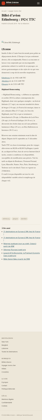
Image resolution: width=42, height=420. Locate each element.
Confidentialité (7, 402)
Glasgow (5, 84)
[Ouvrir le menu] (38, 3)
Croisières (5, 372)
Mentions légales (8, 399)
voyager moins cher (14, 11)
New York (5, 342)
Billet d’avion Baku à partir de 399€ (16, 259)
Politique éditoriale (8, 389)
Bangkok (5, 345)
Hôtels (4, 369)
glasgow (15, 219)
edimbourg (6, 219)
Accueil (4, 11)
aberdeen (24, 219)
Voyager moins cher (9, 365)
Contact (4, 385)
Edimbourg (6, 77)
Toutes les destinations (10, 352)
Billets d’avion (6, 362)
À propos (5, 382)
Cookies (4, 406)
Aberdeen (5, 81)
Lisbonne (5, 348)
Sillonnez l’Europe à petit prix (14, 250)
